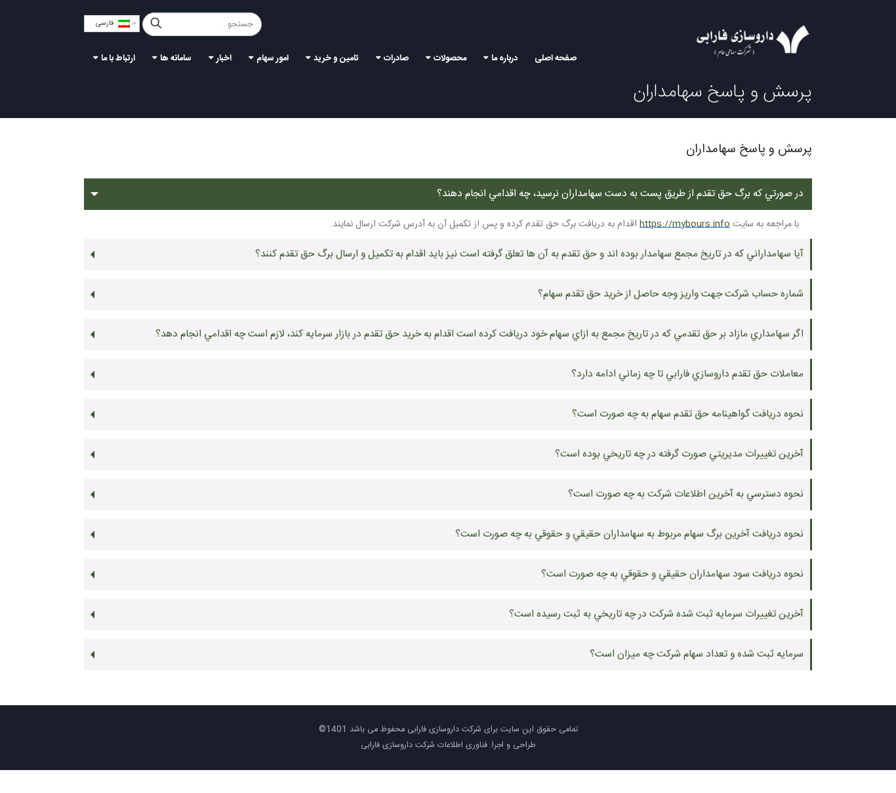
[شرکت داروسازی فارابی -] (753, 41)
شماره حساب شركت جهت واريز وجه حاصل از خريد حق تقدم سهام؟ (671, 294)
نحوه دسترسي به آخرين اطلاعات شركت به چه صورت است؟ (686, 494)
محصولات (450, 58)
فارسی (107, 24)
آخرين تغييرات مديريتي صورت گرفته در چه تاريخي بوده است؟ (679, 454)
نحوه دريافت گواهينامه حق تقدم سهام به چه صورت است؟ (688, 414)
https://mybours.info (685, 224)
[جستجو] (156, 24)
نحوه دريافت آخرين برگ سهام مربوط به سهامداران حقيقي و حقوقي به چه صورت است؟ (629, 534)
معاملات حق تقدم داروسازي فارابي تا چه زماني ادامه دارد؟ (687, 374)
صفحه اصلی (556, 58)
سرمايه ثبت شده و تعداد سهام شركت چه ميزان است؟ (697, 654)
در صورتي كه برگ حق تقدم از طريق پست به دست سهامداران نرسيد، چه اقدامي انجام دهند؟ (620, 194)
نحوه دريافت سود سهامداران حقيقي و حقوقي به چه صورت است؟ (672, 574)
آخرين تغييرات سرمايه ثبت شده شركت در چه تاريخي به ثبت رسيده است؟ (656, 614)
